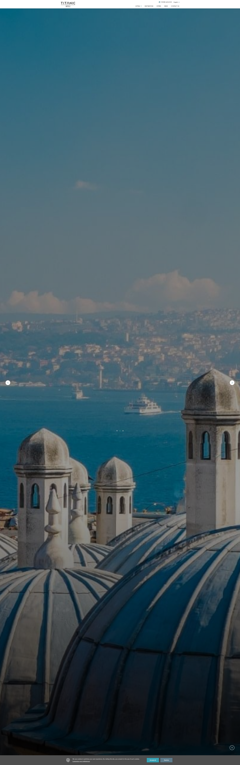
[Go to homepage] (68, 4)
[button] (117, 430)
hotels (137, 6)
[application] (120, 760)
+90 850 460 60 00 (166, 2)
